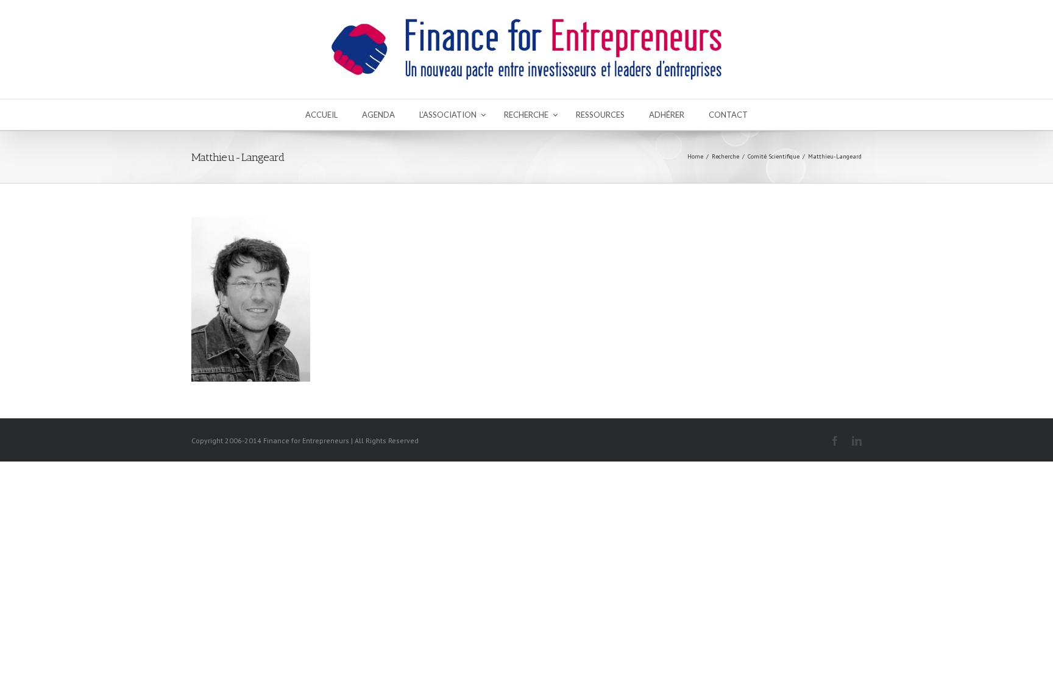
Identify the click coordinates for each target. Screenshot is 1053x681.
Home (695, 156)
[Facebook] (835, 441)
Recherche (725, 156)
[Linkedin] (857, 441)
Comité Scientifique (774, 156)
